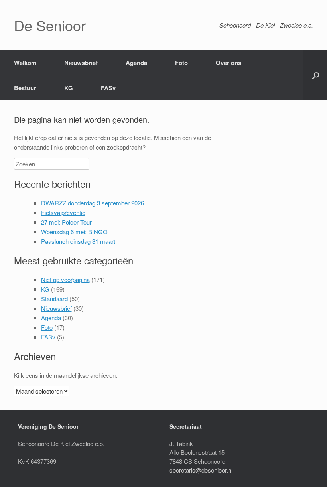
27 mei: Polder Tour (66, 222)
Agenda (136, 62)
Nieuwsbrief (81, 62)
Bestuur (25, 87)
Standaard (54, 298)
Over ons (228, 62)
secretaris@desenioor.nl (200, 470)
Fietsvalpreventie (63, 212)
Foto (181, 62)
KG (68, 87)
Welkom (25, 62)
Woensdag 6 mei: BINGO (74, 231)
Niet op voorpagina (65, 279)
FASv (108, 87)
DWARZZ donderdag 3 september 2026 (92, 203)
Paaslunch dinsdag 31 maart (78, 241)
